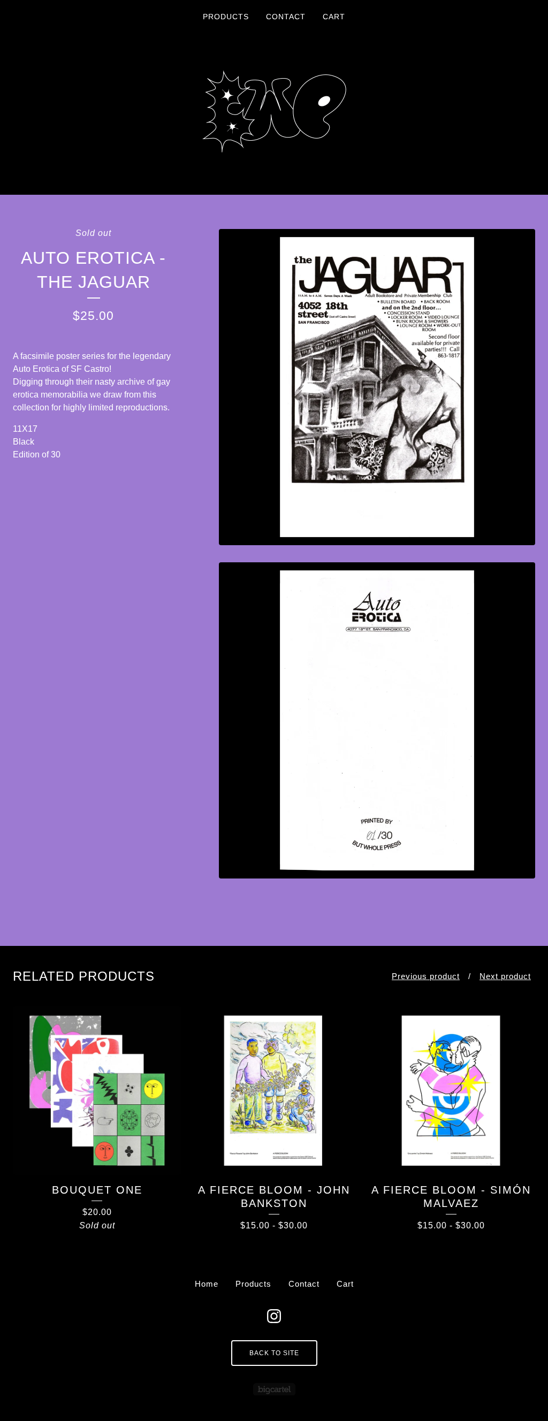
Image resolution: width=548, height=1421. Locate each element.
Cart (334, 16)
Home (206, 1283)
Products (226, 16)
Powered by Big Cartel (274, 1389)
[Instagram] (274, 1316)
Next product (505, 976)
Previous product (426, 976)
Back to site (274, 1353)
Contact (286, 16)
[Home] (274, 111)
